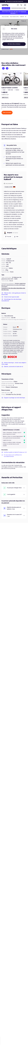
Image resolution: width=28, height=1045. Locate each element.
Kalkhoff (22, 16)
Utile (17, 236)
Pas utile (9, 236)
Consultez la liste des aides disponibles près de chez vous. (13, 289)
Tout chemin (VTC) (14, 16)
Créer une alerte (7, 112)
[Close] (15, 1)
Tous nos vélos (5, 16)
